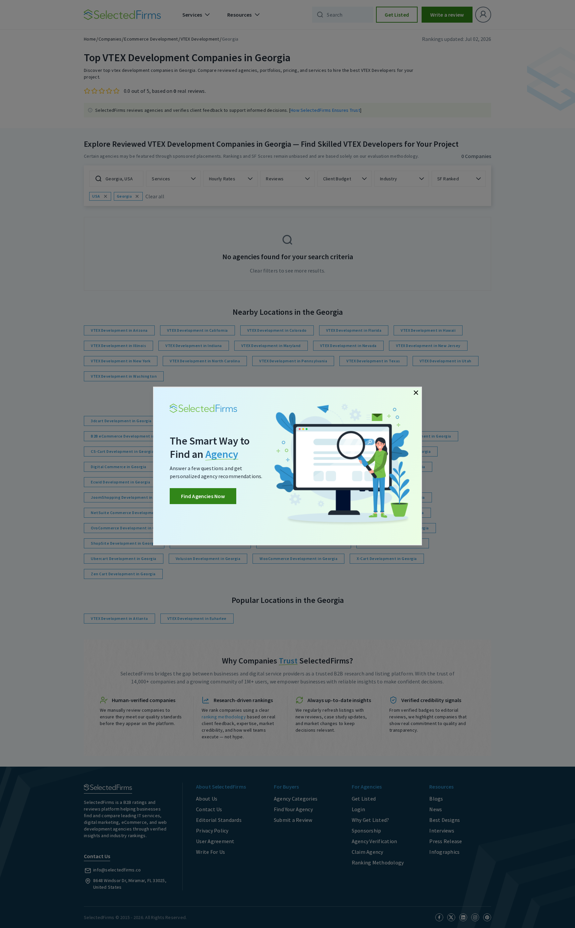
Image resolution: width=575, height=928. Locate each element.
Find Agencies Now (203, 496)
